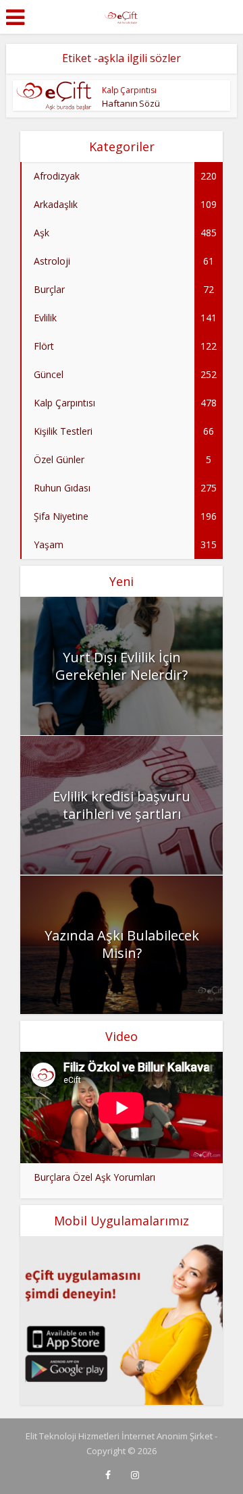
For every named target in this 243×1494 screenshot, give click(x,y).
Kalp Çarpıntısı (129, 90)
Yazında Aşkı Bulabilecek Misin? (122, 944)
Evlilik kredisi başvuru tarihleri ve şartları (121, 805)
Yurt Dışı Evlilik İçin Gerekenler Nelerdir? (121, 666)
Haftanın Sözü (131, 103)
